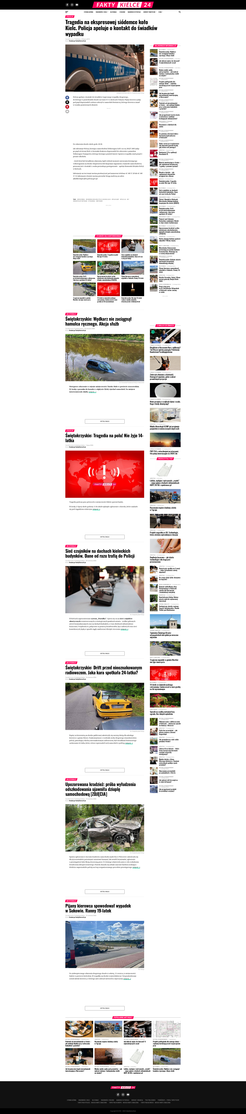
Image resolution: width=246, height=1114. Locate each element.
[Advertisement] (108, 124)
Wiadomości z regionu (107, 1100)
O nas (160, 12)
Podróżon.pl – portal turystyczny (168, 1100)
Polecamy (115, 199)
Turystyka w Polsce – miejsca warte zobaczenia (92, 1103)
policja (123, 199)
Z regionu (122, 12)
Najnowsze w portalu (134, 12)
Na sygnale (113, 12)
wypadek (100, 201)
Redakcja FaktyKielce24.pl (77, 41)
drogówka (81, 199)
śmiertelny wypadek (80, 201)
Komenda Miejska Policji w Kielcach (99, 199)
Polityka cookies (150, 1100)
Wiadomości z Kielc (101, 12)
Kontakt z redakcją (137, 1100)
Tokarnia (92, 201)
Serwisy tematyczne (149, 12)
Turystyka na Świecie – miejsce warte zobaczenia (155, 1103)
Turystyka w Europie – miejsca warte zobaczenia (123, 1103)
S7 (128, 199)
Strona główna (88, 12)
